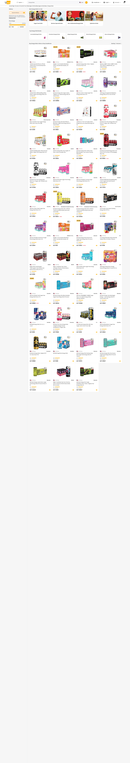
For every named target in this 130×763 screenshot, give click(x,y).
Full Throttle (118, 206)
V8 (120, 91)
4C (120, 235)
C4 (96, 322)
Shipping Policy (12, 18)
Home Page (11, 6)
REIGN (49, 264)
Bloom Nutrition (47, 119)
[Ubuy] (7, 2)
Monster (95, 62)
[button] (96, 2)
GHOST (72, 148)
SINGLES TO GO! (70, 62)
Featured (118, 43)
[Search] (86, 2)
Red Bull (48, 322)
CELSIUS (48, 62)
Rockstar (119, 119)
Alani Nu (119, 62)
